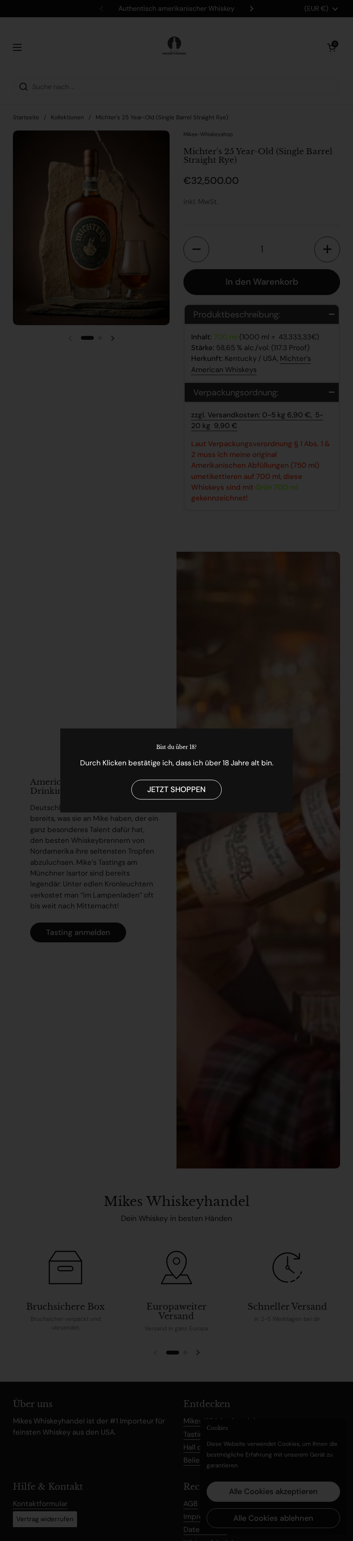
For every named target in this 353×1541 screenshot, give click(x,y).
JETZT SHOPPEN (176, 789)
